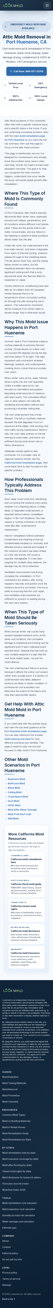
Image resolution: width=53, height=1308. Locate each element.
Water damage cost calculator (18, 1221)
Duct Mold (13, 801)
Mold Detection (10, 1077)
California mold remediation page (23, 462)
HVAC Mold (14, 805)
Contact (6, 1247)
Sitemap (6, 1285)
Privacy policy (9, 1272)
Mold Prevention (11, 1095)
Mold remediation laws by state (18, 1152)
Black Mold (14, 787)
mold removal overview (17, 739)
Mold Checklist (10, 1101)
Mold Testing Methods (14, 1083)
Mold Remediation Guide (15, 1133)
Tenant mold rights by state (16, 1171)
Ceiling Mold (14, 792)
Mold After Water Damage (22, 809)
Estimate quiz (9, 1227)
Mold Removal (10, 1089)
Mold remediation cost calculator (19, 1203)
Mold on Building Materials (16, 1121)
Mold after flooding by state (17, 1165)
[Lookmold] (13, 5)
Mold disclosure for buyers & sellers (21, 1177)
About (5, 1240)
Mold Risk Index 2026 (13, 1189)
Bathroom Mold (16, 783)
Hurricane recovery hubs (15, 1183)
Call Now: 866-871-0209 (28, 71)
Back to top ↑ (8, 1299)
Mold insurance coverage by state (20, 1159)
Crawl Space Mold (18, 796)
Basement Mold (16, 779)
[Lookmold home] (13, 990)
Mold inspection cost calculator (18, 1209)
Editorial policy (10, 1253)
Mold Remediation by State (16, 1139)
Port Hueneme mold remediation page (26, 731)
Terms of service (11, 1278)
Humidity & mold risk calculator (18, 1215)
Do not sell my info (12, 1259)
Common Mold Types (13, 1114)
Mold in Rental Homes (13, 1127)
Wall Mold (13, 818)
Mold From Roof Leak (19, 814)
